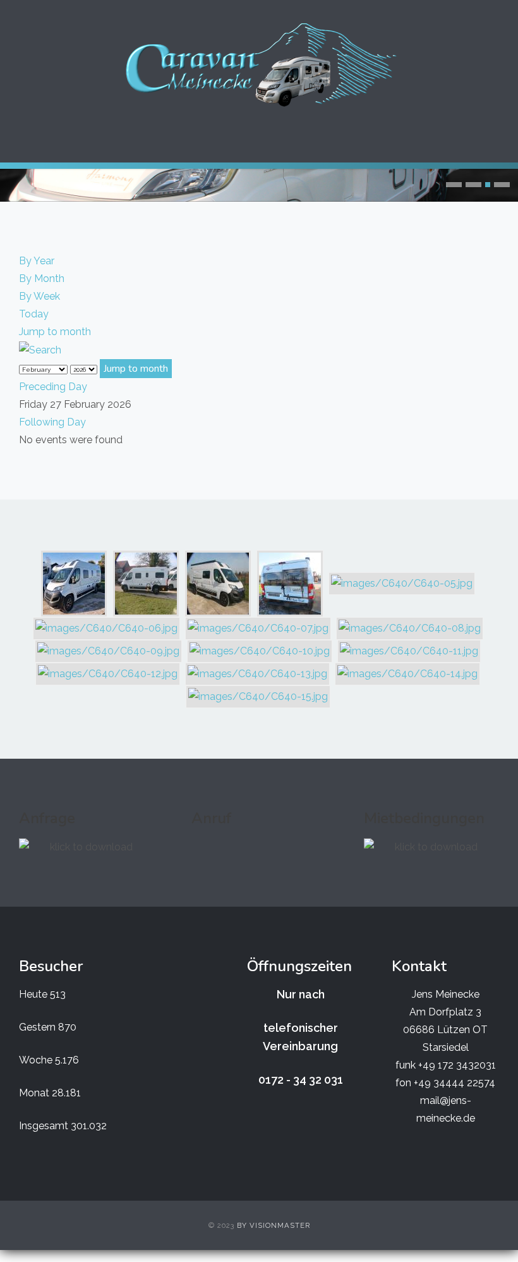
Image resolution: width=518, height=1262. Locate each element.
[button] (454, 184)
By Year (36, 261)
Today (34, 314)
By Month (41, 279)
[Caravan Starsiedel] (259, 65)
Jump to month (55, 332)
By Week (39, 296)
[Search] (40, 349)
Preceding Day (53, 387)
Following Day (52, 422)
